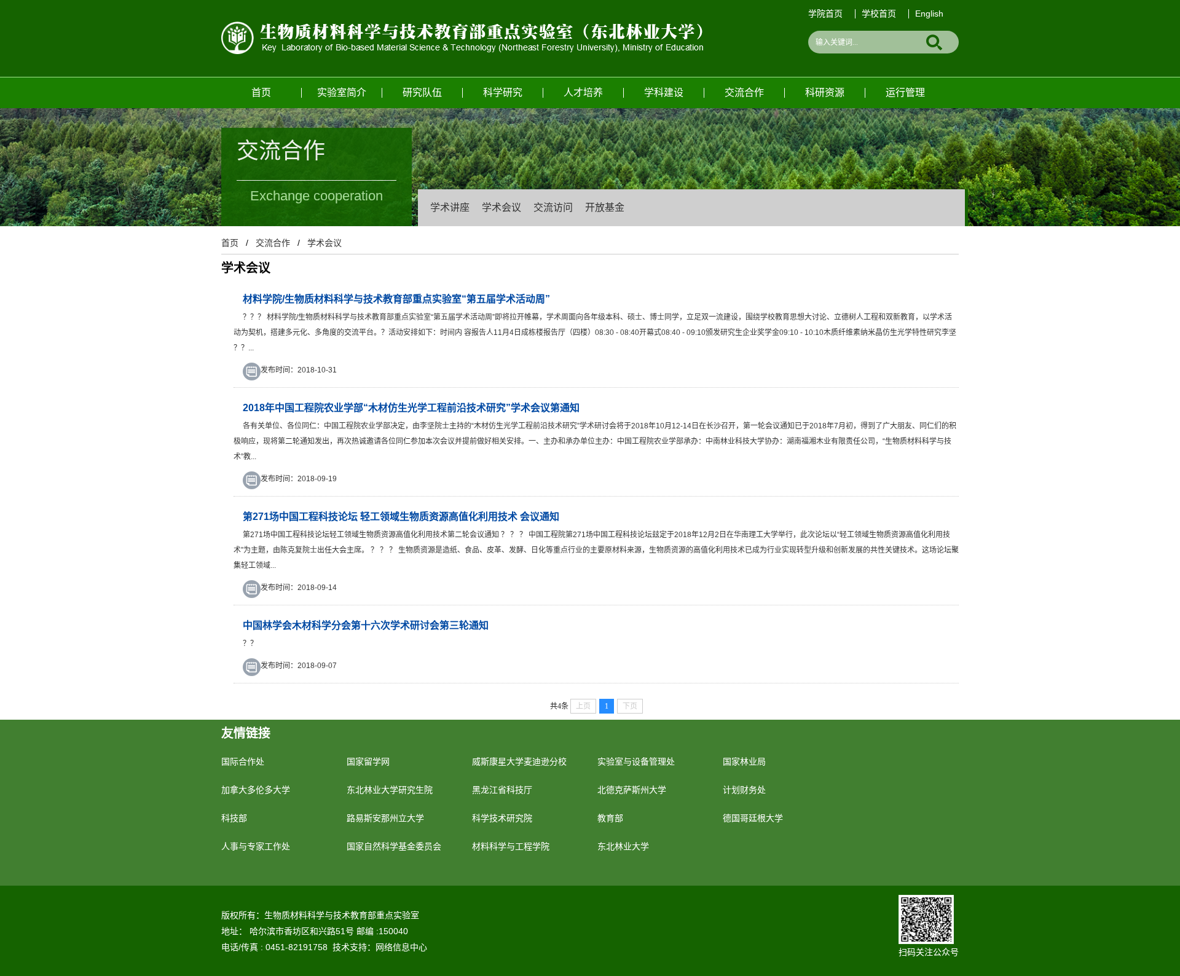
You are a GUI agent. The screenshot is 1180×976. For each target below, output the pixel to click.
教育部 (610, 818)
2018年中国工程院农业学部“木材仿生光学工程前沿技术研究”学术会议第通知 (411, 407)
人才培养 (583, 93)
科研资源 (824, 93)
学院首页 (825, 13)
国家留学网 (368, 761)
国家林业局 (744, 761)
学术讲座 (450, 207)
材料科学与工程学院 (510, 846)
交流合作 (744, 93)
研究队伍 (422, 93)
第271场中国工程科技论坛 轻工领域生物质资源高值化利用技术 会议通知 (401, 516)
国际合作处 (242, 761)
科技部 (234, 818)
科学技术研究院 (502, 818)
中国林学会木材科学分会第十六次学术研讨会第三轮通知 (366, 625)
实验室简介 (341, 93)
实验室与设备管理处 (636, 761)
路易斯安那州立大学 (385, 818)
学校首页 (879, 13)
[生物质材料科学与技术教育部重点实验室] (462, 26)
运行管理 (905, 93)
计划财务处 (744, 790)
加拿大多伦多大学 (255, 790)
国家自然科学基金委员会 (394, 846)
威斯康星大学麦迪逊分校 (519, 761)
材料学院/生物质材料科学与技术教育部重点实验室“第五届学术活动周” (396, 299)
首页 (261, 93)
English (929, 13)
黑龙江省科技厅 (502, 790)
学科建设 (663, 93)
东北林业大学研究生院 (390, 790)
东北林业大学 (623, 846)
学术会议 (501, 207)
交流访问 (553, 207)
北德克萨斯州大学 (631, 790)
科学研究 (502, 93)
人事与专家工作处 (255, 846)
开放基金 (604, 207)
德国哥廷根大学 (753, 818)
